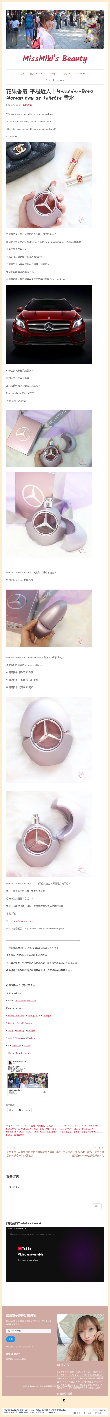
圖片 (10, 1126)
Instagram (26, 1053)
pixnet (27, 1045)
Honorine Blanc (84, 1129)
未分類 (50, 1126)
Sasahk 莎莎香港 (48, 1132)
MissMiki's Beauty (55, 59)
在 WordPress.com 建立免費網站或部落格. (41, 1386)
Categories (81, 73)
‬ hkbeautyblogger (75, 1126)
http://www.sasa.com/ (23, 921)
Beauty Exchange (16, 1015)
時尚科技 (41, 1126)
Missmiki (63, 1366)
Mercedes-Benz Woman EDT (22, 1132)
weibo (10, 1037)
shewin (29, 1022)
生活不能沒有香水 (42, 1129)
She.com (12, 1022)
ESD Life (16, 1045)
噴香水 (77, 1132)
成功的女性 (19, 1135)
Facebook (12, 1053)
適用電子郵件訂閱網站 (21, 1315)
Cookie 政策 (50, 1412)
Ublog (10, 1030)
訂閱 (11, 1339)
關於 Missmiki (37, 73)
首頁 (22, 73)
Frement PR (65, 1129)
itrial (20, 1022)
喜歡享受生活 (65, 1132)
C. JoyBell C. (25, 1129)
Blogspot (47, 1015)
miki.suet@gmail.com (25, 1000)
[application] (55, 1254)
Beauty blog (33, 1015)
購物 (65, 73)
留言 (97, 1206)
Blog (52, 73)
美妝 (33, 1126)
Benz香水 (11, 1129)
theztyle (31, 1030)
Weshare (31, 1037)
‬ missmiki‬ (94, 1126)
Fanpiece (20, 1037)
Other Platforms (53, 80)
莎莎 (54, 1129)
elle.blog (20, 1030)
